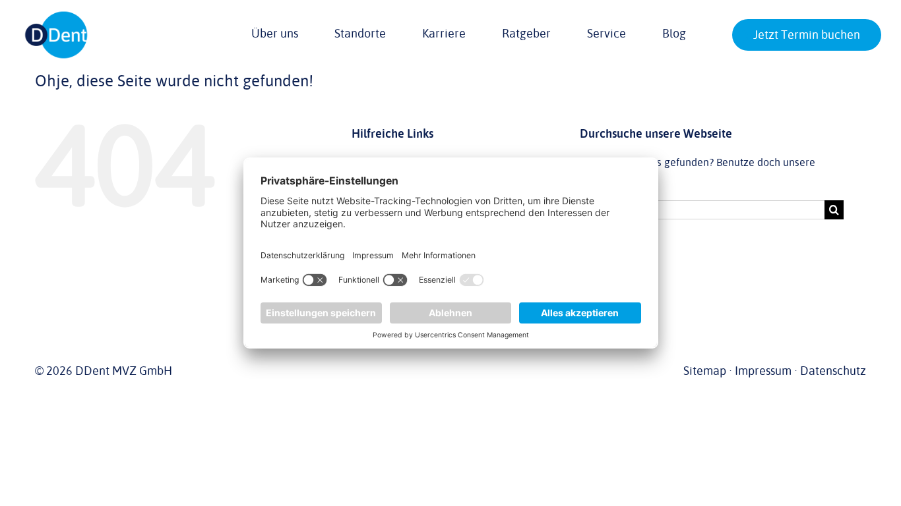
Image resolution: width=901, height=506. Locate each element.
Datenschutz (833, 371)
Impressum (763, 371)
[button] (741, 36)
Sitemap (704, 371)
